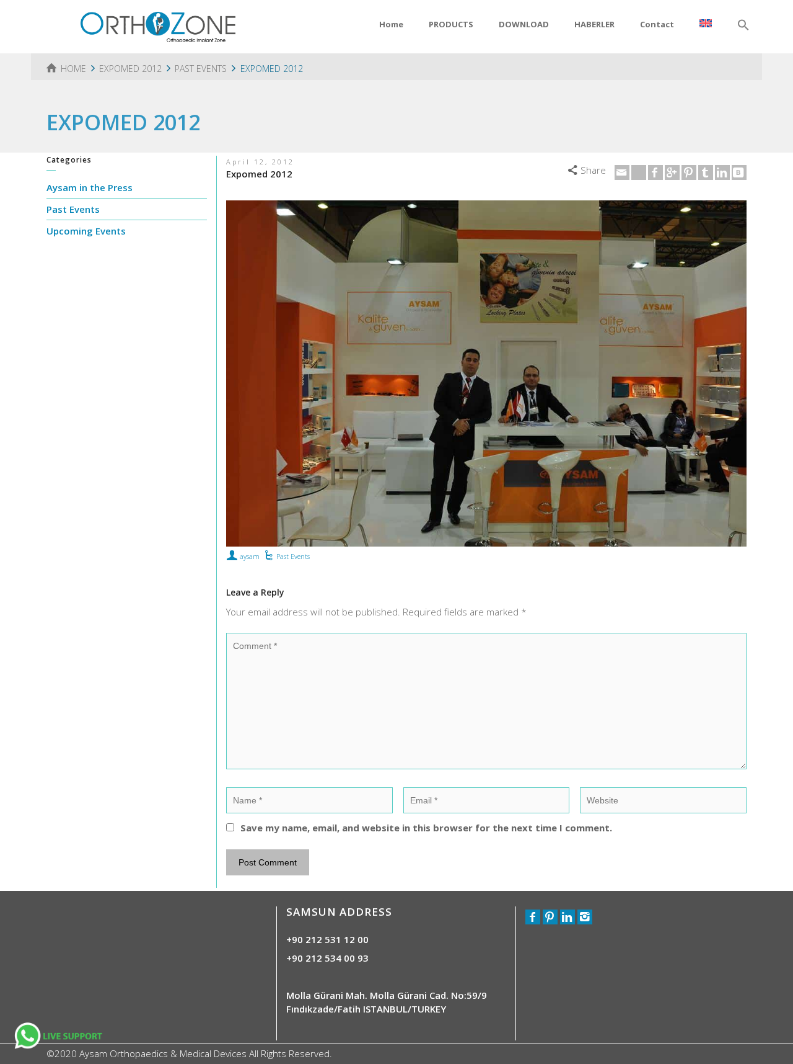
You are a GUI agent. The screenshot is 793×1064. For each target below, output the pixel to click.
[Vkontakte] (739, 172)
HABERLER (594, 24)
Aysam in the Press (89, 187)
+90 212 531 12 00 (327, 939)
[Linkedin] (722, 172)
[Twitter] (638, 172)
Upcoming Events (86, 231)
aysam (250, 556)
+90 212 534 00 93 (327, 958)
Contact (657, 24)
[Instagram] (584, 917)
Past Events (293, 556)
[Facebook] (655, 172)
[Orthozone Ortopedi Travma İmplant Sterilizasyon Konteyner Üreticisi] (158, 25)
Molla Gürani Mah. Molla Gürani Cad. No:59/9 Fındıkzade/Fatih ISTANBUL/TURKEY (386, 1001)
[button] (743, 25)
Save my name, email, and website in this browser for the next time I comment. (426, 827)
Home (391, 24)
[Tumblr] (705, 172)
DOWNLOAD (524, 24)
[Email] (622, 172)
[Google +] (672, 172)
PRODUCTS (451, 24)
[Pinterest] (688, 172)
